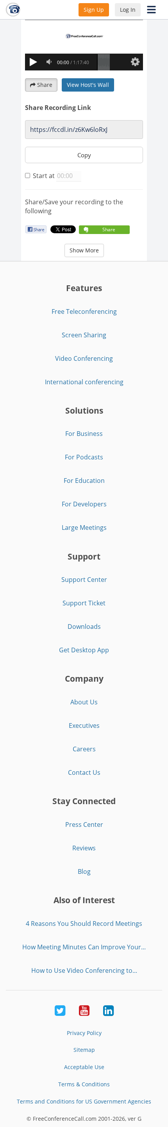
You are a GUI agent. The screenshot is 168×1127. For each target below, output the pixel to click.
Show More (84, 250)
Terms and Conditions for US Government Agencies (84, 1101)
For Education (84, 480)
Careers (84, 749)
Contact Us (84, 772)
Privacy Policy (84, 1033)
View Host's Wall (88, 84)
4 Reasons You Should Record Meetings (84, 923)
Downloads (84, 626)
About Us (84, 702)
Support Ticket (84, 603)
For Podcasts (84, 457)
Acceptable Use (84, 1067)
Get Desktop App (84, 650)
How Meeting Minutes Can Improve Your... (84, 947)
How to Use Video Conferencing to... (84, 970)
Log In (128, 9)
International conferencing (84, 382)
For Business (84, 433)
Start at (44, 175)
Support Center (84, 579)
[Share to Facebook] (35, 229)
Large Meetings (84, 527)
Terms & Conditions (84, 1084)
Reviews (84, 848)
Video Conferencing (84, 358)
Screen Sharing (84, 335)
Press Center (84, 824)
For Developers (84, 504)
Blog (84, 871)
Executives (84, 725)
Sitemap (84, 1049)
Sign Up (94, 9)
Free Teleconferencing (84, 311)
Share (44, 84)
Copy (84, 155)
